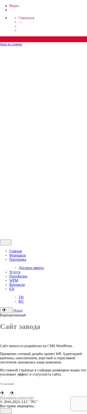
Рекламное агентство (16, 398)
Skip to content (11, 44)
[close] (6, 79)
